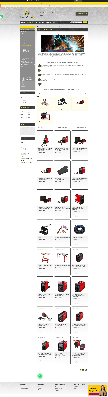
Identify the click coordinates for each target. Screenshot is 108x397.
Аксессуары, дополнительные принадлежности (62, 108)
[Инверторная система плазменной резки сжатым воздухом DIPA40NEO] (79, 316)
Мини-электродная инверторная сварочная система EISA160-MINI (78, 266)
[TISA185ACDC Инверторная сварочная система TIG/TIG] (45, 316)
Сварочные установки (79, 107)
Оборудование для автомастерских (25, 70)
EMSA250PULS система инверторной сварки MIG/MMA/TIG (62, 295)
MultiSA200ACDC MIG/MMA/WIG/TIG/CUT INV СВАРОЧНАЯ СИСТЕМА (60, 354)
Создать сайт (35, 0)
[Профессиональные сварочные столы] (45, 116)
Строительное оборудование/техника (27, 59)
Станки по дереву (58, 386)
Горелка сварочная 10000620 (77, 237)
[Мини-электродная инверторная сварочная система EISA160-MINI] (79, 257)
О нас (36, 22)
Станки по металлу (58, 388)
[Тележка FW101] (45, 229)
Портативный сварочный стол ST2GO (62, 265)
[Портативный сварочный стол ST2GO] (62, 257)
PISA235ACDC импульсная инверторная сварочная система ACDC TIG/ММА (78, 295)
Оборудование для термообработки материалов (27, 62)
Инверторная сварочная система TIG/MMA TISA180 (61, 325)
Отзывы (22, 84)
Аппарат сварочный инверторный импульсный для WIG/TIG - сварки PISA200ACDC (61, 149)
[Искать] (85, 22)
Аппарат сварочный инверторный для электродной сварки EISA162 (45, 208)
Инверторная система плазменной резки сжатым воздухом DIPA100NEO (45, 354)
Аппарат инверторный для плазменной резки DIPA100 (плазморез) (77, 208)
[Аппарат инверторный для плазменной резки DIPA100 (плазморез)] (79, 199)
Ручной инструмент (25, 72)
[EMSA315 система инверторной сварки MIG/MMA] (45, 286)
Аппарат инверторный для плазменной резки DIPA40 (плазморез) (62, 208)
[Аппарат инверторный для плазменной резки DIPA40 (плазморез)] (62, 199)
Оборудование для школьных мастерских (27, 67)
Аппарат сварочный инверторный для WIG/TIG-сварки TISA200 (45, 179)
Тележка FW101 (41, 237)
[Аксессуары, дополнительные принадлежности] (62, 102)
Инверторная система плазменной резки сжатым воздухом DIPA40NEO (79, 325)
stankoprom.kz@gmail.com (27, 158)
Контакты (41, 22)
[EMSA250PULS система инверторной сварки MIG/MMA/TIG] (62, 286)
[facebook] (37, 96)
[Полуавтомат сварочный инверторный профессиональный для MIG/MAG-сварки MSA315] (45, 140)
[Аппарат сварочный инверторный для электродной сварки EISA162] (45, 199)
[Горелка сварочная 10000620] (79, 229)
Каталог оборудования (25, 29)
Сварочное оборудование (27, 45)
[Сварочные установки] (80, 102)
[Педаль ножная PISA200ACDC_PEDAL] (62, 170)
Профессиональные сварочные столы (45, 122)
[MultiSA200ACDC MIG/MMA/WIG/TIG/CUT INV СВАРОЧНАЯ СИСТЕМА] (62, 345)
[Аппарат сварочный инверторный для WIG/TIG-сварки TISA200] (45, 170)
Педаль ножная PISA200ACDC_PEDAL (59, 179)
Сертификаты (23, 86)
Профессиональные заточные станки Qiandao (27, 36)
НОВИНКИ (24, 31)
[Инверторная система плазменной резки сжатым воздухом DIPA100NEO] (45, 345)
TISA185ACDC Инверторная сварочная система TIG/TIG (43, 325)
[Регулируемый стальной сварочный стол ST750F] (45, 257)
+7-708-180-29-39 (76, 386)
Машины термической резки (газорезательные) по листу (45, 108)
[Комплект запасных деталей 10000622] (62, 229)
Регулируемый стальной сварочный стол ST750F (45, 266)
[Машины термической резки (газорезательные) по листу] (45, 102)
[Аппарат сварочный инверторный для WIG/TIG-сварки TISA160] (79, 140)
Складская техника (25, 64)
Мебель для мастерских (26, 33)
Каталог (29, 22)
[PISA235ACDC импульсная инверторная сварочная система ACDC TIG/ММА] (79, 286)
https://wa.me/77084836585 (27, 162)
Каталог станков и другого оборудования (46, 26)
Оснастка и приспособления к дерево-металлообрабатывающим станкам (27, 79)
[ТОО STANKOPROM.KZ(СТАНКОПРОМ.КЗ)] (27, 14)
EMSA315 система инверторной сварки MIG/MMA (44, 295)
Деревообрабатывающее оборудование (26, 39)
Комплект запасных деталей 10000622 (62, 237)
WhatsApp (74, 388)
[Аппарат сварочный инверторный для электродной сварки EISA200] (79, 170)
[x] (38, 96)
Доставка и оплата (50, 22)
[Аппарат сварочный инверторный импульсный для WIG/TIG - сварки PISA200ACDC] (62, 140)
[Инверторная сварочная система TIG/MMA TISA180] (62, 316)
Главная (23, 22)
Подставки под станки (26, 75)
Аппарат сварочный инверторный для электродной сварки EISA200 (79, 179)
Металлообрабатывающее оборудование (27, 43)
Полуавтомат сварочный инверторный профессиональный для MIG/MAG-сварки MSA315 (45, 149)
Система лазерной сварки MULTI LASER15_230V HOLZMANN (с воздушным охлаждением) (78, 354)
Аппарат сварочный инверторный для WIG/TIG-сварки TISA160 (79, 149)
